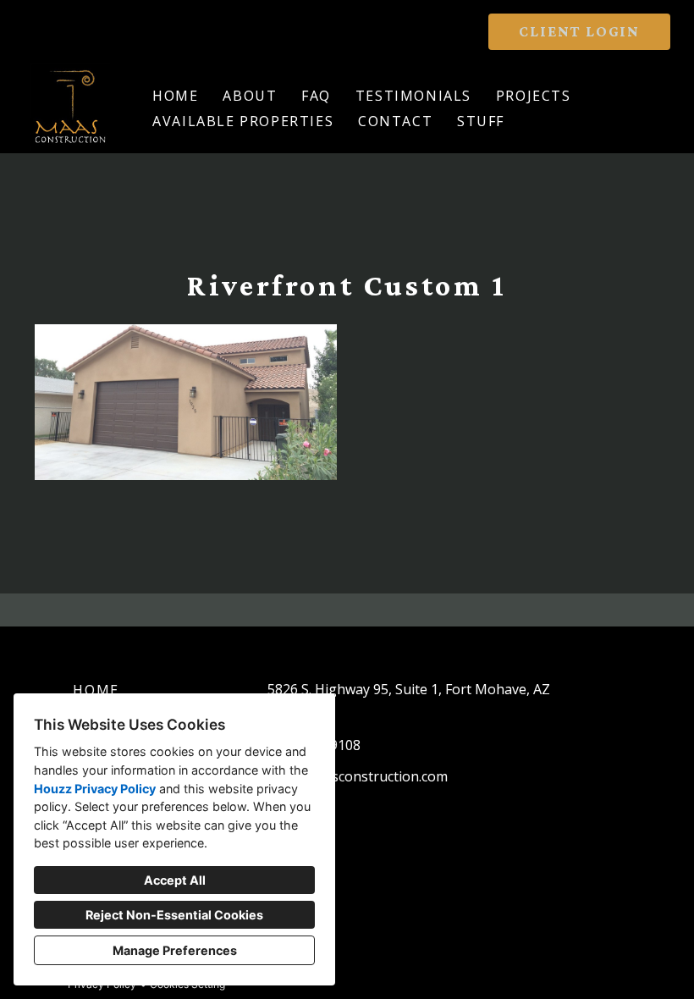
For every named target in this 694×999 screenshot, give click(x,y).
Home (175, 95)
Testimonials (413, 95)
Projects (533, 95)
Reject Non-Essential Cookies (174, 915)
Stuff (480, 121)
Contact (395, 121)
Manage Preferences (175, 950)
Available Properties (242, 121)
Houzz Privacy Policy (95, 788)
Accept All (175, 880)
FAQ (316, 95)
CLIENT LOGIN (579, 31)
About (250, 95)
